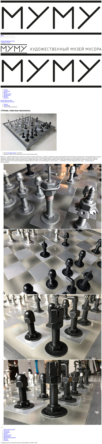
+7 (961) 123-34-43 (5, 42)
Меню (2, 35)
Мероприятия (7, 436)
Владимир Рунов (11, 152)
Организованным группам (7, 101)
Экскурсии (6, 430)
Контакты (6, 440)
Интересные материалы (10, 437)
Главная (6, 104)
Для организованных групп (8, 41)
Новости (6, 438)
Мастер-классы (7, 434)
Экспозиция (7, 105)
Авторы (6, 433)
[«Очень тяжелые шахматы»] (29, 150)
